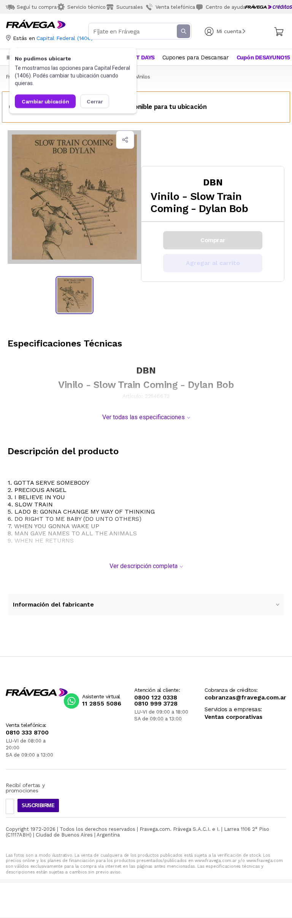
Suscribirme (38, 805)
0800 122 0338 (155, 697)
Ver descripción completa (144, 566)
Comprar (212, 240)
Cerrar (95, 101)
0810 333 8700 (27, 733)
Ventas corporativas (233, 717)
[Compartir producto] (125, 139)
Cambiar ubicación (45, 101)
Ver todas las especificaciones (143, 417)
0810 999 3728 (156, 704)
